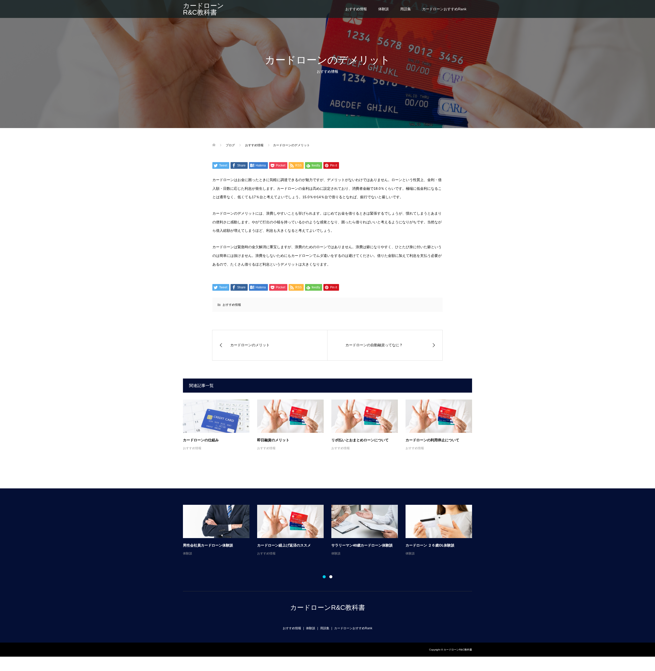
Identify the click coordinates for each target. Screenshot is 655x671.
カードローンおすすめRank (444, 9)
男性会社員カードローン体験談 (208, 545)
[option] (331, 531)
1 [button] (324, 576)
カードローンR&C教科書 (203, 9)
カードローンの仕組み (201, 439)
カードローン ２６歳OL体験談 (430, 545)
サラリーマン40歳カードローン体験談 (362, 545)
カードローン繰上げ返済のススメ (284, 545)
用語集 (405, 9)
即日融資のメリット (273, 439)
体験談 (383, 9)
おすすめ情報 (356, 9)
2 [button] (330, 576)
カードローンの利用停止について (432, 439)
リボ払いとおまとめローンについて (360, 439)
